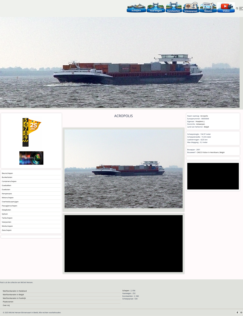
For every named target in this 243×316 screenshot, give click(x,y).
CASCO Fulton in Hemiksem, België (210, 152)
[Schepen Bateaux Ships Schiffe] (136, 7)
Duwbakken (6, 185)
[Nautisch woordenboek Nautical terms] (191, 7)
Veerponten (6, 222)
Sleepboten (6, 210)
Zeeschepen (6, 230)
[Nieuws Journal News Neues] (208, 7)
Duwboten (6, 189)
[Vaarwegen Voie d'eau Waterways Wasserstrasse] (155, 7)
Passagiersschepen (9, 206)
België (206, 127)
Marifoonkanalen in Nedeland (15, 291)
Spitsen (5, 214)
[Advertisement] (122, 243)
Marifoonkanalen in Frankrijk (14, 298)
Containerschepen (9, 181)
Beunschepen (7, 173)
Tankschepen (7, 218)
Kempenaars (7, 193)
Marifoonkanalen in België (13, 294)
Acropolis (204, 116)
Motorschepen (7, 197)
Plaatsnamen (8, 302)
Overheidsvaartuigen (10, 202)
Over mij (6, 305)
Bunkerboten (7, 177)
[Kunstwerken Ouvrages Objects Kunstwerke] (173, 7)
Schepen (125, 290)
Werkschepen (7, 226)
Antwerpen (200, 124)
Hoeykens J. (200, 121)
